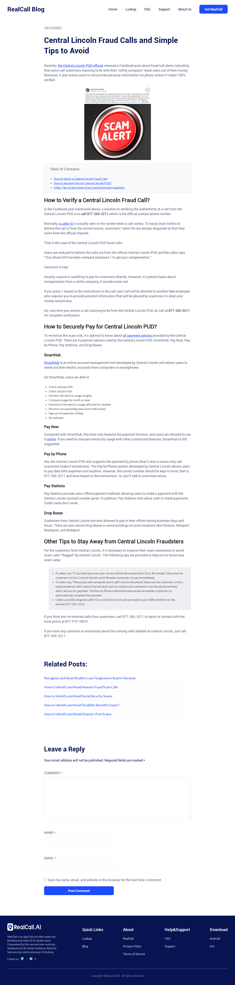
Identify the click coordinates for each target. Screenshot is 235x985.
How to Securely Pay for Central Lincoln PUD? (83, 183)
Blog (85, 946)
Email (50, 858)
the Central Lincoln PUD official (80, 66)
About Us (184, 9)
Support (164, 9)
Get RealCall (214, 9)
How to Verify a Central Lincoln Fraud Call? (81, 178)
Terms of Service (134, 954)
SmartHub (51, 363)
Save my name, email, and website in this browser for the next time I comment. (105, 880)
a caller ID (66, 224)
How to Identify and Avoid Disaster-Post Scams (77, 714)
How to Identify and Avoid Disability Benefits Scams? (81, 705)
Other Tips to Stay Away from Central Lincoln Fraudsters (89, 187)
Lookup (130, 9)
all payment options (137, 335)
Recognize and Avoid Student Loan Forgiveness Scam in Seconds (90, 678)
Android (215, 938)
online (51, 439)
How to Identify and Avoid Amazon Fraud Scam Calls (81, 687)
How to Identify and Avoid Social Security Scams (78, 696)
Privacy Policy (132, 946)
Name (49, 833)
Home (113, 9)
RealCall (128, 938)
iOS (212, 946)
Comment (53, 773)
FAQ (147, 9)
